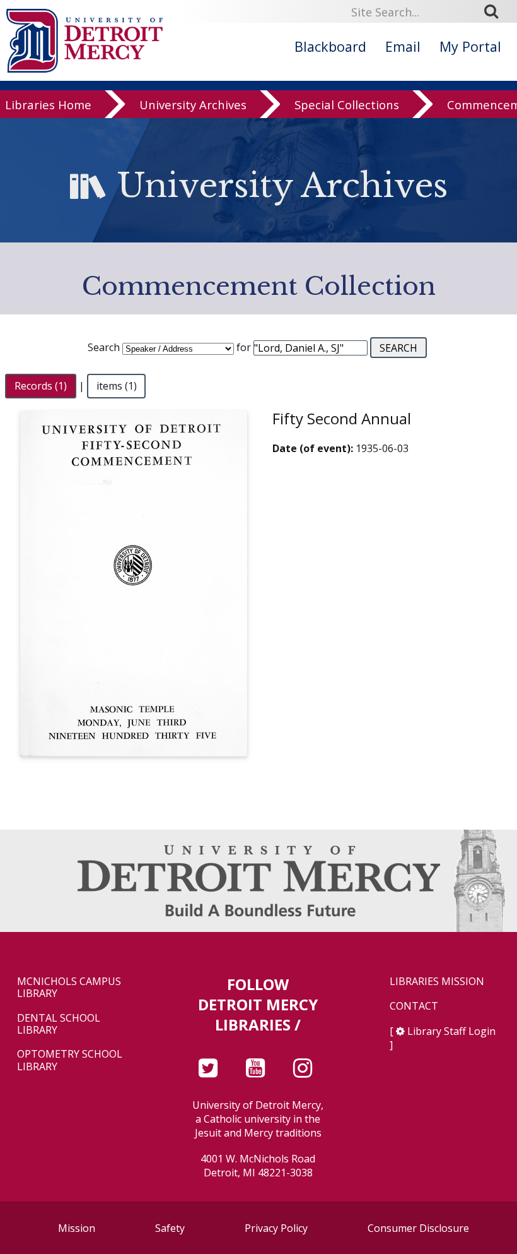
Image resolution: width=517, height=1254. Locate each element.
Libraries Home (48, 104)
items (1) (116, 386)
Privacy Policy (276, 1228)
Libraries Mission (437, 982)
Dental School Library (58, 1024)
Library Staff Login (451, 1031)
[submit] (495, 11)
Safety (170, 1228)
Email (403, 46)
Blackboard (330, 46)
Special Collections (346, 104)
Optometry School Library (69, 1060)
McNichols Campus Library (69, 988)
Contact (414, 1006)
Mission (76, 1228)
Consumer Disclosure (418, 1228)
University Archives (193, 104)
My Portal (470, 46)
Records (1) (41, 386)
